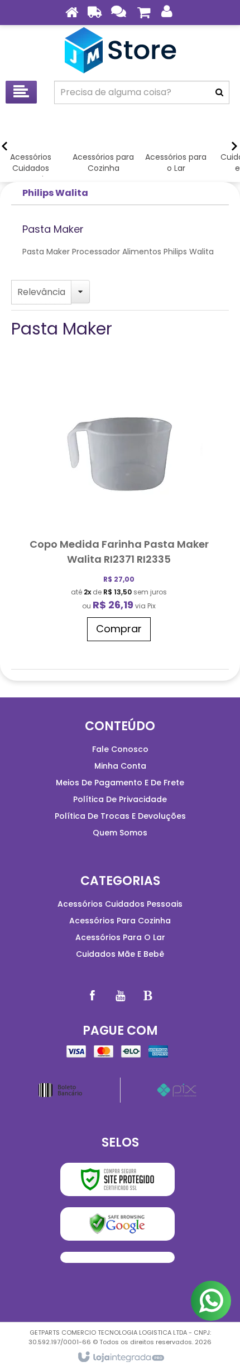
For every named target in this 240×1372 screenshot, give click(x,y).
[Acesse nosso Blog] (148, 995)
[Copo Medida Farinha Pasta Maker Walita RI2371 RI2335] (119, 508)
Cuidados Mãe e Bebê (120, 954)
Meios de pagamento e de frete (120, 782)
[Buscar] (219, 92)
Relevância (41, 292)
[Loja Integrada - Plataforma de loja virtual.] (120, 1357)
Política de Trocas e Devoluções (120, 816)
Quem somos (120, 832)
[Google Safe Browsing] (117, 1224)
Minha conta (120, 765)
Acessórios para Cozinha (120, 920)
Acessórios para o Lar (120, 937)
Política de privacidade (120, 799)
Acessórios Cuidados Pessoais (120, 903)
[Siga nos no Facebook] (92, 995)
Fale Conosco (120, 749)
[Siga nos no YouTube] (120, 995)
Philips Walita (55, 192)
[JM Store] (120, 50)
